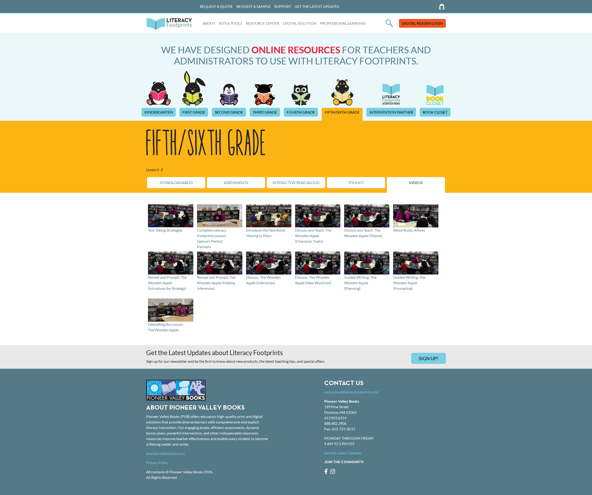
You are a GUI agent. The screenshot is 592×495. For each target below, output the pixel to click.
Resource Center (262, 23)
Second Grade (229, 112)
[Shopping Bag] (442, 6)
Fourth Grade (301, 112)
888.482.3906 (335, 423)
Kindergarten (159, 112)
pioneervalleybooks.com (165, 453)
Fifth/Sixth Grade (342, 112)
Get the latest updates (317, 6)
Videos (415, 182)
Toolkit (356, 182)
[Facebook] (327, 472)
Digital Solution (299, 23)
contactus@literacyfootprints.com (351, 392)
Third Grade (265, 112)
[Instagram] (333, 472)
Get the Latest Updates (342, 453)
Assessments (236, 182)
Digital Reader (422, 23)
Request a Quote (216, 6)
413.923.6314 (335, 418)
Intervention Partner (391, 112)
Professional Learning (343, 23)
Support (282, 6)
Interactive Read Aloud (296, 182)
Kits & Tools (230, 23)
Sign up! (428, 358)
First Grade (193, 112)
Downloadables (176, 182)
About (209, 23)
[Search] (389, 23)
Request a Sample (253, 6)
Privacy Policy (157, 462)
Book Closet (435, 112)
